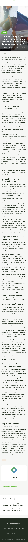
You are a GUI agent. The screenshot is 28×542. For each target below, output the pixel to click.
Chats (4, 32)
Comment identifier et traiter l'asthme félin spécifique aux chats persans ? (13, 509)
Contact (19, 533)
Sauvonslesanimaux (14, 523)
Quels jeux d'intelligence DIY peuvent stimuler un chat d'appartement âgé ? (13, 504)
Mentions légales (11, 533)
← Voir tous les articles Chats (9, 486)
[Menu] (14, 5)
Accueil (3, 53)
